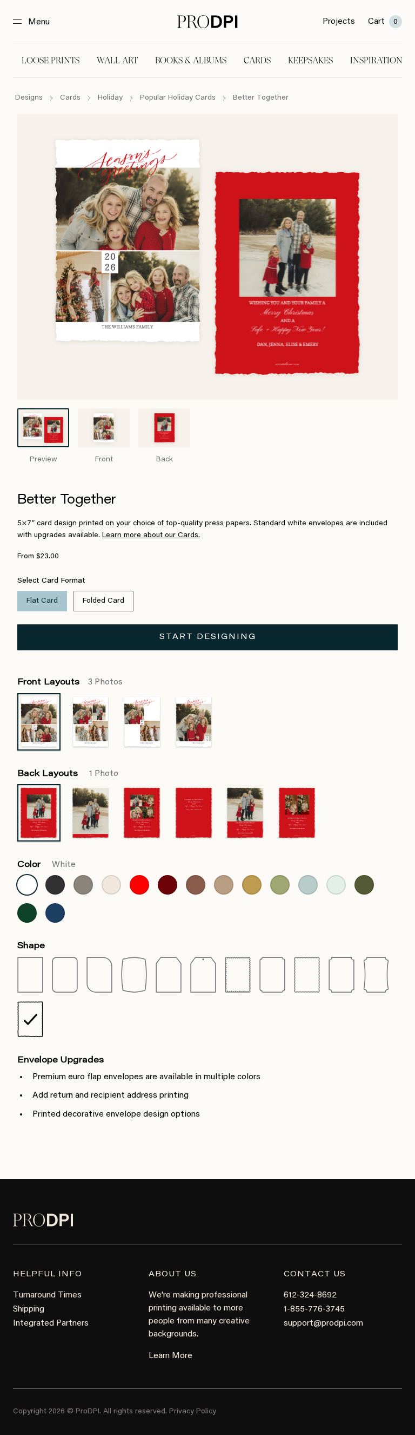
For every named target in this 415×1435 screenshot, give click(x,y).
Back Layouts (67, 773)
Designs (29, 98)
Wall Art (117, 60)
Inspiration (376, 60)
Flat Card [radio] (42, 601)
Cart (383, 21)
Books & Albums (190, 60)
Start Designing (207, 637)
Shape (31, 946)
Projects (339, 21)
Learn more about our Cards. (151, 535)
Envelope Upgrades (60, 1060)
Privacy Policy (192, 1412)
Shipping (28, 1309)
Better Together (261, 98)
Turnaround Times (47, 1295)
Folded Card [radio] (103, 601)
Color (46, 864)
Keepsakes (310, 60)
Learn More (170, 1356)
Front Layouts (70, 682)
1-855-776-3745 (314, 1309)
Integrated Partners (51, 1323)
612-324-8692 (310, 1295)
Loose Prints (50, 60)
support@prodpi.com (323, 1323)
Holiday (110, 98)
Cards (257, 60)
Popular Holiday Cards (178, 98)
